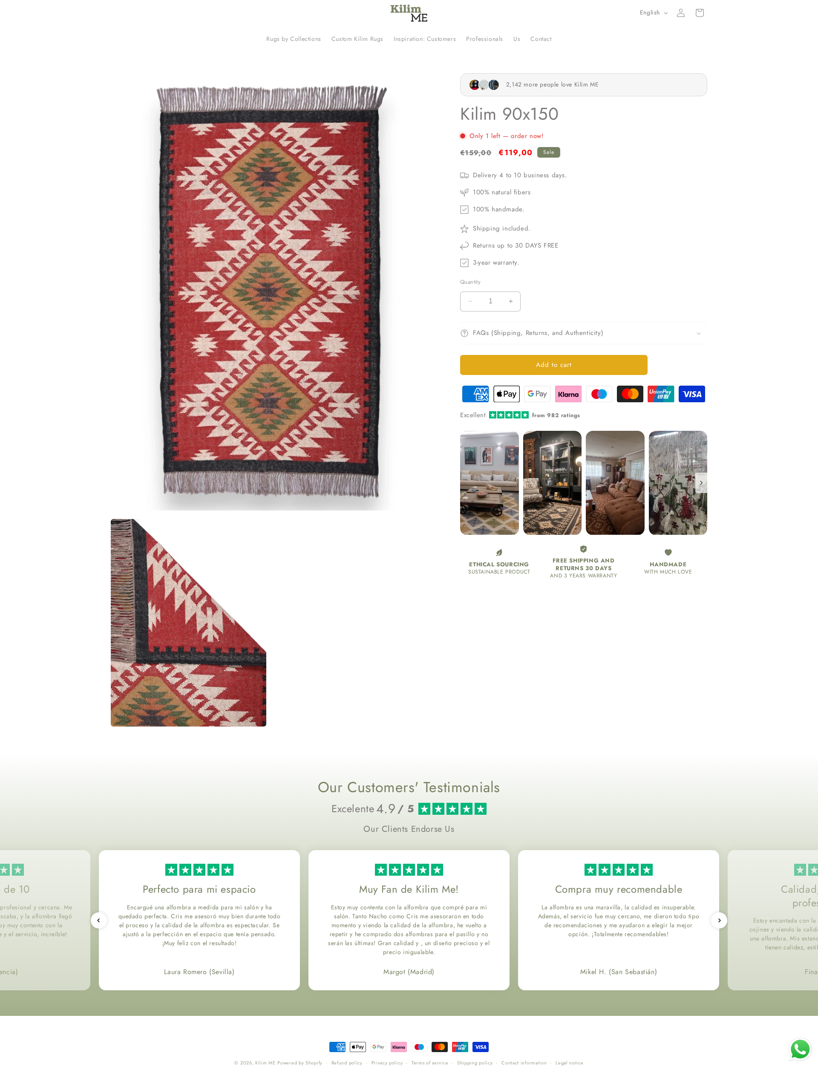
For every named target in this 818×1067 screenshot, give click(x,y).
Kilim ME (265, 1062)
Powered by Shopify (300, 1062)
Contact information (524, 1062)
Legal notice (569, 1062)
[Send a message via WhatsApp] (800, 1049)
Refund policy (347, 1062)
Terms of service (430, 1062)
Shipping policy (475, 1062)
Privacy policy (387, 1062)
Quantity (470, 282)
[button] (699, 12)
